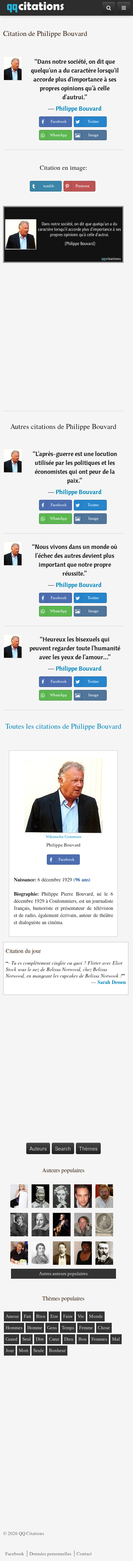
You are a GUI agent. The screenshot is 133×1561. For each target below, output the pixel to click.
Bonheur (57, 1350)
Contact (84, 1553)
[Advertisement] (66, 339)
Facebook (14, 1553)
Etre (54, 1316)
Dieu (68, 1339)
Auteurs (38, 1148)
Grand (11, 1339)
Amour (12, 1316)
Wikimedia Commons (63, 836)
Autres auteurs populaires (63, 1273)
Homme (34, 1327)
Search (63, 1148)
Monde (96, 1316)
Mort (23, 1350)
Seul (26, 1339)
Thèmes (88, 1148)
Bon (82, 1339)
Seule (38, 1350)
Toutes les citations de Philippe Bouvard (63, 726)
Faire (68, 1316)
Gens (52, 1327)
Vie (81, 1316)
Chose (104, 1327)
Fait (27, 1316)
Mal (116, 1339)
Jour (10, 1350)
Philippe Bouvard (78, 108)
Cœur (54, 1339)
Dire (40, 1339)
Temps (68, 1327)
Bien (40, 1316)
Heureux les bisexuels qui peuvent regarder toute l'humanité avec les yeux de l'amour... (74, 648)
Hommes (14, 1327)
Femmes (99, 1339)
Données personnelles (50, 1553)
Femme (86, 1327)
